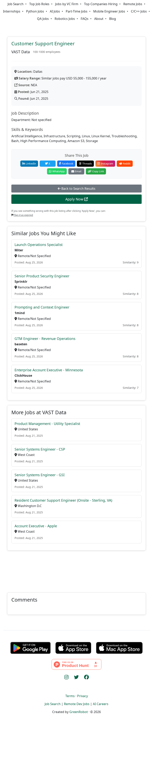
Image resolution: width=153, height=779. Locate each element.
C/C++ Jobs (139, 11)
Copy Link (98, 171)
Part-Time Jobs (76, 11)
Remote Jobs (132, 4)
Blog (112, 18)
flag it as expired (23, 215)
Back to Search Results (78, 188)
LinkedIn (31, 163)
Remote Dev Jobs (76, 704)
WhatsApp (58, 171)
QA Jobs (43, 18)
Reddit (126, 163)
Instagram (107, 163)
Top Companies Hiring (101, 4)
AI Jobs (55, 11)
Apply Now (74, 199)
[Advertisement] (76, 569)
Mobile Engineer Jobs (109, 11)
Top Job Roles (39, 4)
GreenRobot (78, 712)
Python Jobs (35, 11)
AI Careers (100, 704)
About (98, 18)
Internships (11, 11)
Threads (87, 163)
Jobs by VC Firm (66, 4)
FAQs (84, 18)
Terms (70, 696)
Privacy (82, 696)
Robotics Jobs (65, 18)
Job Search (16, 4)
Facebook (67, 163)
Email (78, 171)
